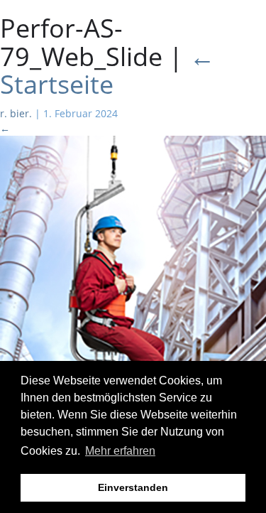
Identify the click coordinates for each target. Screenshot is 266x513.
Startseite (107, 70)
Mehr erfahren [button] (120, 451)
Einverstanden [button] (133, 487)
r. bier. (16, 113)
